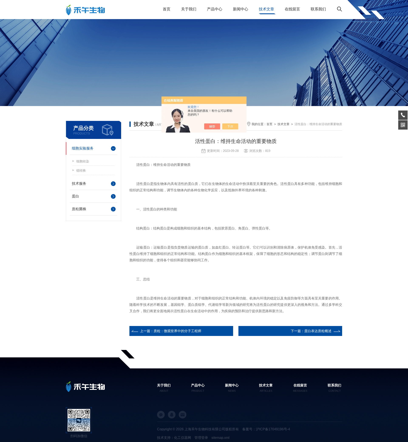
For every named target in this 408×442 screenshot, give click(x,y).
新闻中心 (240, 9)
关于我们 (188, 9)
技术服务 (79, 184)
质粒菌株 (79, 209)
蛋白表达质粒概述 (318, 331)
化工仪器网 (182, 437)
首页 (166, 9)
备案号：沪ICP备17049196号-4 (266, 429)
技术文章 (266, 9)
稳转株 (81, 170)
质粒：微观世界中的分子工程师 (177, 331)
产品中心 (214, 9)
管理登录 (201, 437)
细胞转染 (82, 161)
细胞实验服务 (83, 148)
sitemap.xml (220, 437)
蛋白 (75, 196)
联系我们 (318, 9)
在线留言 (292, 9)
